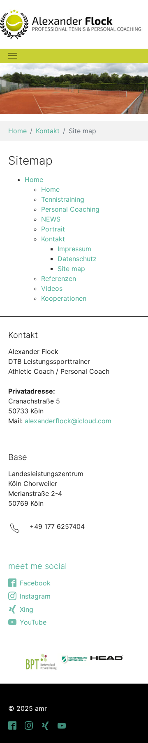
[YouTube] (62, 725)
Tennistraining (62, 199)
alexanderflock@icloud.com (68, 421)
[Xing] (46, 725)
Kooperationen (63, 298)
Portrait (53, 229)
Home (34, 179)
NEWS (50, 219)
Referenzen (58, 278)
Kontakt (53, 239)
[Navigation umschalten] (12, 56)
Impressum (74, 249)
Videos (51, 288)
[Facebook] (13, 725)
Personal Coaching (70, 209)
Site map (71, 268)
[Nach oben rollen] (130, 725)
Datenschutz (77, 259)
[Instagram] (30, 725)
